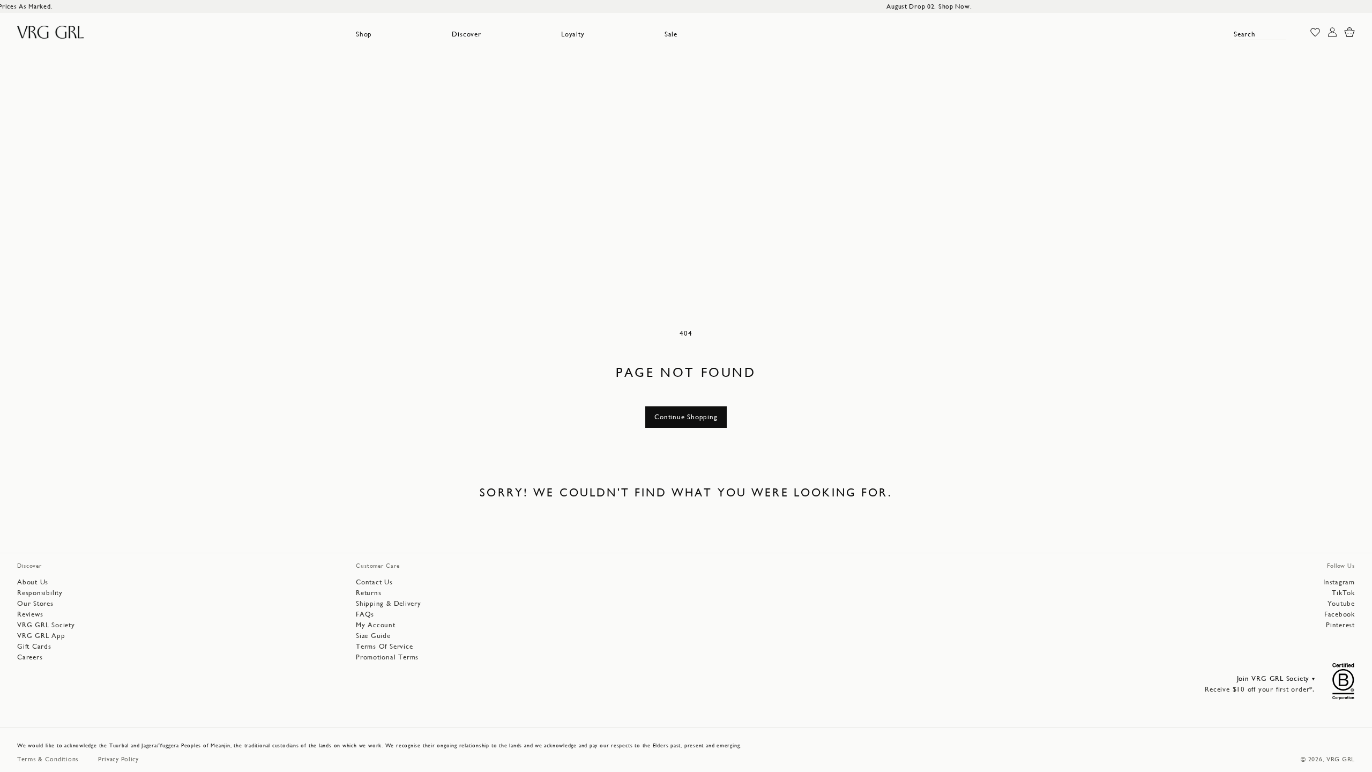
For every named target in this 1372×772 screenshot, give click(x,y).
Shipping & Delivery (388, 603)
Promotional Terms (387, 657)
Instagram (1339, 582)
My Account (376, 625)
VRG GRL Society (46, 625)
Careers (29, 657)
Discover (466, 34)
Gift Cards (34, 646)
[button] (364, 34)
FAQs (365, 614)
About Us (32, 582)
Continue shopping (685, 417)
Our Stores (35, 603)
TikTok (1343, 593)
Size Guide (373, 636)
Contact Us (374, 582)
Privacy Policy (118, 759)
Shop (364, 34)
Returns (368, 593)
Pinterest (1340, 625)
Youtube (1341, 603)
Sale (671, 34)
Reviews (30, 614)
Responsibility (40, 593)
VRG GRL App (41, 636)
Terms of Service (384, 646)
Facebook (1339, 614)
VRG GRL (1340, 759)
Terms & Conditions (48, 759)
